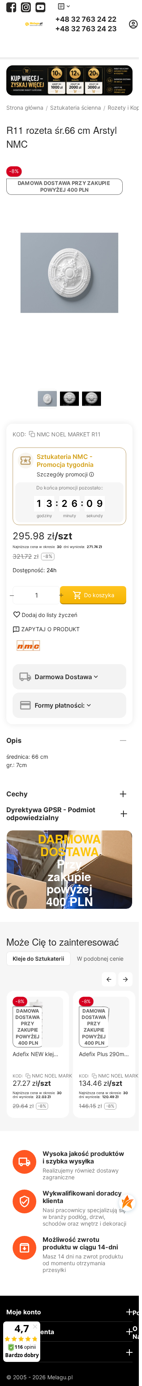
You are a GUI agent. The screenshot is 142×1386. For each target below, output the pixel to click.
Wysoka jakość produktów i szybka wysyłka (83, 1157)
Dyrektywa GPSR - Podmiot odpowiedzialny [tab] (50, 814)
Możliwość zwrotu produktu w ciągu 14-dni (80, 1243)
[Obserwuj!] (26, 6)
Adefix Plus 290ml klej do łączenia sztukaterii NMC (102, 1054)
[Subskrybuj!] (40, 6)
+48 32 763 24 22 (85, 19)
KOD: (19, 434)
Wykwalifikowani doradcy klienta (82, 1197)
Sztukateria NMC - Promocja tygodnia (65, 460)
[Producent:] (69, 645)
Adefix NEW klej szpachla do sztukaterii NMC (33, 1054)
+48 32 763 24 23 (86, 29)
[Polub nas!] (11, 6)
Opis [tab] (14, 740)
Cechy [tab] (17, 794)
